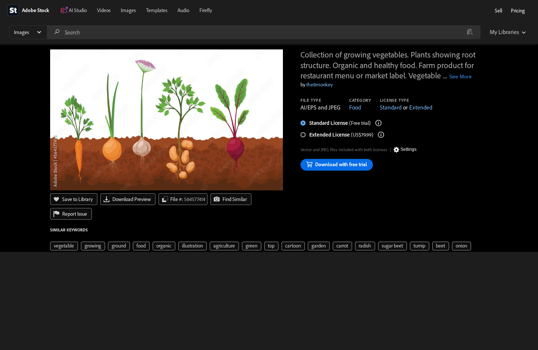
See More (460, 76)
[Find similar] (469, 32)
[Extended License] (381, 135)
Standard (390, 107)
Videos (104, 10)
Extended (420, 107)
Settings (408, 149)
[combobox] (263, 32)
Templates (156, 10)
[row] (64, 246)
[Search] (57, 32)
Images (128, 10)
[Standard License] (378, 123)
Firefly (205, 10)
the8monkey (319, 84)
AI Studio (78, 10)
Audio (183, 10)
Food (355, 107)
